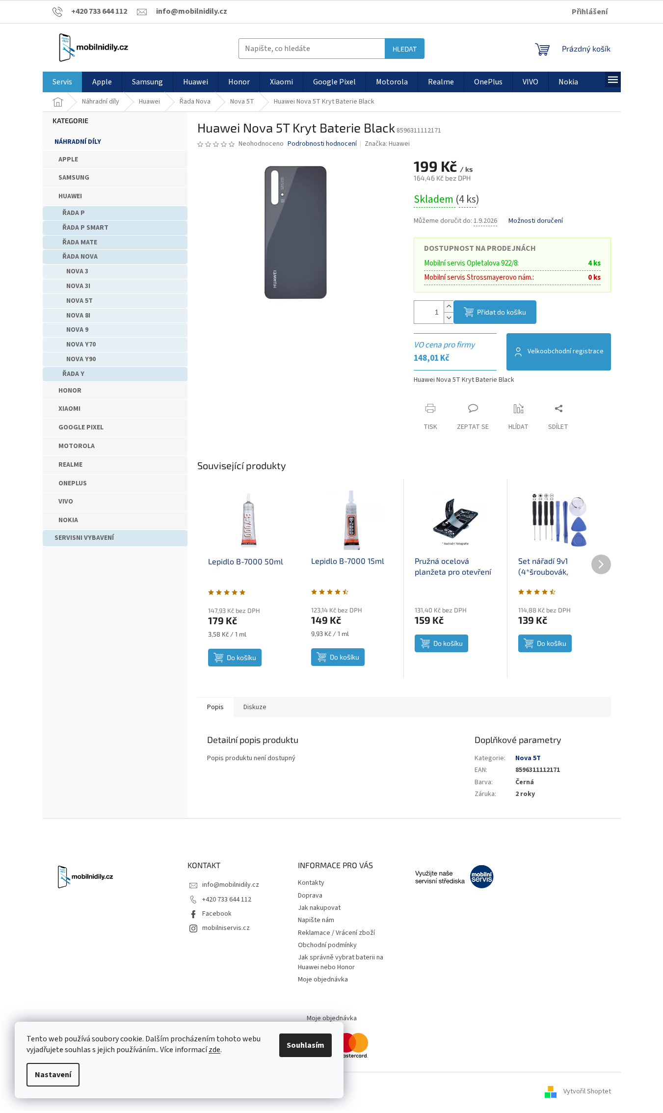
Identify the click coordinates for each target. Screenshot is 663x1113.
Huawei (70, 196)
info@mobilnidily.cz (230, 885)
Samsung (73, 178)
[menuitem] (62, 82)
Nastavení (53, 1074)
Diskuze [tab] (254, 707)
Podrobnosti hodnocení (322, 144)
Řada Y (73, 374)
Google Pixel (81, 427)
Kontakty (311, 883)
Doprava (310, 896)
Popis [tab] (215, 707)
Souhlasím (305, 1045)
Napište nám (316, 920)
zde (214, 1049)
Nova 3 (77, 271)
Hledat (405, 49)
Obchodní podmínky (327, 945)
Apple (68, 159)
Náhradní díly (77, 142)
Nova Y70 (81, 344)
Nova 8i (78, 315)
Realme (70, 465)
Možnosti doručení (535, 221)
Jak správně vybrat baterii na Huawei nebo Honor (340, 962)
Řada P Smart (85, 228)
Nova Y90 (81, 359)
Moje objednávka (323, 979)
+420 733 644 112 (226, 899)
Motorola (76, 446)
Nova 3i (78, 286)
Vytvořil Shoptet (587, 1092)
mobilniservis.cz (226, 928)
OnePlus (72, 483)
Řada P (73, 213)
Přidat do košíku (501, 312)
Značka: (387, 144)
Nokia (68, 520)
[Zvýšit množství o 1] (448, 306)
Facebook (217, 914)
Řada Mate (79, 242)
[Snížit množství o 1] (448, 317)
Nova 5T (79, 301)
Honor (69, 391)
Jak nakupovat (319, 908)
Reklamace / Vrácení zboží (336, 933)
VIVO (65, 501)
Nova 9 (77, 330)
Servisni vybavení (84, 538)
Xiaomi (69, 409)
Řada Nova (80, 257)
